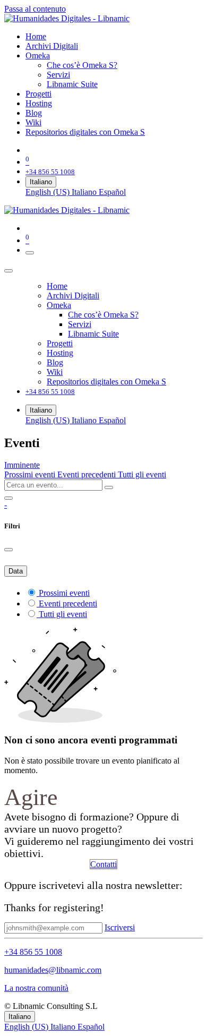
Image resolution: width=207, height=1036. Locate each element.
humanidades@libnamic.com (52, 969)
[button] (120, 927)
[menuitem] (35, 36)
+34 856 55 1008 (33, 951)
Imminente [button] (22, 464)
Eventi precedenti (87, 474)
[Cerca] (109, 487)
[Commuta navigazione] (29, 252)
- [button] (5, 504)
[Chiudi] (8, 270)
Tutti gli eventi (142, 474)
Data (15, 571)
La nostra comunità (36, 987)
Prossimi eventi (30, 474)
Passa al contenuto (35, 8)
